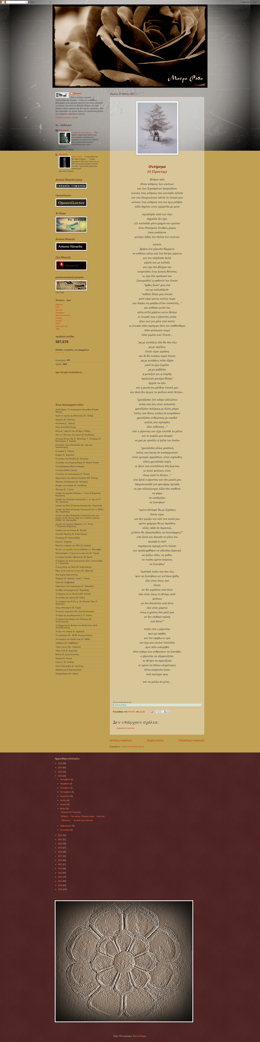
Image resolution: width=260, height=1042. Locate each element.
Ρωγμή (59, 321)
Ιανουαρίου (65, 830)
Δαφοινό (59, 304)
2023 (60, 776)
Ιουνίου (63, 804)
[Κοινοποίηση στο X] (162, 711)
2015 (60, 864)
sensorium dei (62, 326)
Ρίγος (58, 323)
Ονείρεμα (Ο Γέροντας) (70, 812)
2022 (60, 835)
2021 (60, 839)
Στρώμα (59, 318)
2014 (60, 868)
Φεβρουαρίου (66, 826)
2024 (60, 772)
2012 (60, 877)
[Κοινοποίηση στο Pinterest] (168, 711)
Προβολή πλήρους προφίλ (67, 117)
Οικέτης (59, 310)
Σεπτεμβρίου (66, 792)
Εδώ (57, 307)
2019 (60, 848)
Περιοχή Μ (63, 130)
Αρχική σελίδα (155, 740)
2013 (60, 873)
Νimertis (77, 93)
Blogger (143, 1036)
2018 (60, 852)
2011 (60, 881)
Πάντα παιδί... (77, 157)
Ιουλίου (63, 800)
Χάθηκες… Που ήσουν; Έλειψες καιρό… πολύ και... (83, 816)
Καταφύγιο (60, 313)
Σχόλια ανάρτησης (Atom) (133, 746)
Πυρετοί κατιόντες (63, 315)
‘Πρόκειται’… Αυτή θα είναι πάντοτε (76, 820)
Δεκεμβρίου (65, 779)
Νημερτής (63, 154)
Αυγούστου (65, 796)
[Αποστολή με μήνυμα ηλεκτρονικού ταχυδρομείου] (156, 711)
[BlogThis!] (159, 711)
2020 (60, 843)
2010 (60, 885)
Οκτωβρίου (65, 788)
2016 (60, 860)
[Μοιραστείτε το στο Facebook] (165, 711)
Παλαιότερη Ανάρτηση (191, 740)
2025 (60, 768)
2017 (60, 856)
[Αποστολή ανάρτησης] (151, 712)
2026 (60, 763)
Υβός (58, 329)
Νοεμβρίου (65, 783)
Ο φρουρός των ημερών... (82, 133)
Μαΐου (63, 808)
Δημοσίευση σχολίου (126, 728)
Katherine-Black (120, 705)
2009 (60, 889)
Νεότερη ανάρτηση (121, 740)
